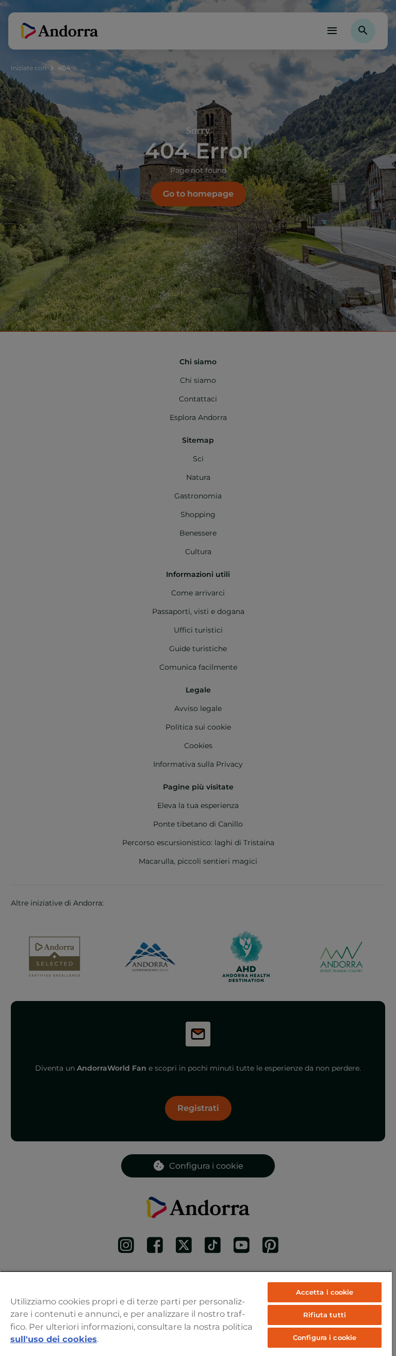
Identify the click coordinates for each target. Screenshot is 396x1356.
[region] (196, 1313)
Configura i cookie (324, 1337)
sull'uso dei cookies (53, 1339)
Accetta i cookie (325, 1292)
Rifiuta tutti (324, 1315)
